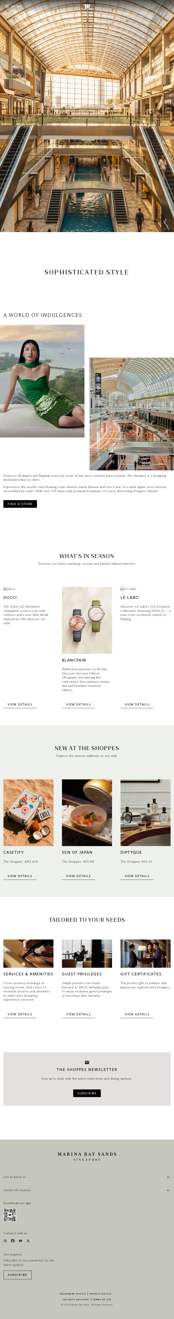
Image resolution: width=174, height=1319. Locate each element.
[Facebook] (13, 1241)
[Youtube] (21, 1241)
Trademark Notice (72, 1294)
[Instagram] (5, 1241)
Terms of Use (102, 1300)
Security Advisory (76, 1300)
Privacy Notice (100, 1294)
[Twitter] (28, 1241)
